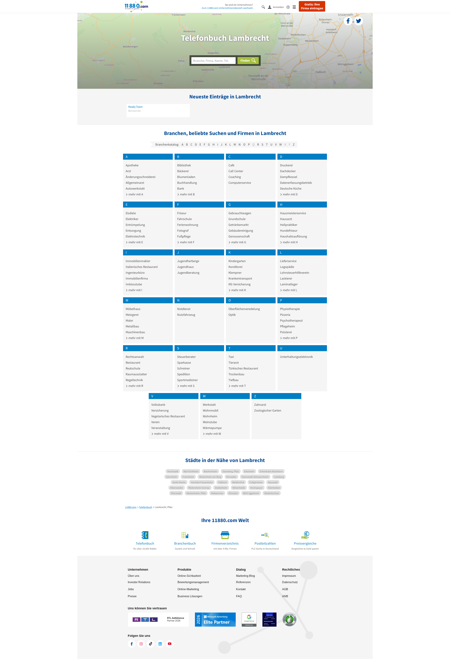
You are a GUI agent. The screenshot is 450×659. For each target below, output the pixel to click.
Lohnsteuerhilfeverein (294, 273)
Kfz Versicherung (239, 284)
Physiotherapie (290, 309)
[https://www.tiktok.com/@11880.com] (151, 644)
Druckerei (286, 165)
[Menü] (296, 7)
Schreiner (183, 368)
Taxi (231, 357)
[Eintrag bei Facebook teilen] (348, 21)
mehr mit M (136, 338)
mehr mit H (290, 242)
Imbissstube (134, 284)
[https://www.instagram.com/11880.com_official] (141, 644)
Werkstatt (209, 405)
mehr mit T (238, 386)
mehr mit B (187, 194)
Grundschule (237, 219)
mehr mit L (289, 290)
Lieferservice (288, 261)
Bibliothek (184, 165)
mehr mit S (187, 386)
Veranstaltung (160, 428)
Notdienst (183, 309)
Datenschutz (290, 582)
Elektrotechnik (135, 236)
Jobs (131, 589)
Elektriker (132, 219)
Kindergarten (237, 261)
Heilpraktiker (288, 225)
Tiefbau (234, 380)
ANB (285, 596)
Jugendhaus (185, 267)
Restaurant (133, 362)
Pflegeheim (287, 326)
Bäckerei (183, 171)
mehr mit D (290, 194)
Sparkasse (184, 362)
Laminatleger (289, 284)
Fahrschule (184, 219)
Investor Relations (139, 582)
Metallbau (132, 326)
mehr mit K (238, 290)
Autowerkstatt (135, 188)
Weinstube (210, 422)
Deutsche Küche (290, 188)
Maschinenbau (135, 332)
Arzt (128, 171)
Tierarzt (234, 362)
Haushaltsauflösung (293, 236)
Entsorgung (133, 230)
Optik (232, 315)
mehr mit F (186, 242)
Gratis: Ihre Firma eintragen (312, 6)
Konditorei (235, 267)
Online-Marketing (188, 589)
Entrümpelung (135, 225)
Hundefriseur (288, 230)
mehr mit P (289, 338)
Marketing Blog (245, 575)
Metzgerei (132, 315)
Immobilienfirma (137, 278)
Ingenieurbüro (135, 273)
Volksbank (158, 405)
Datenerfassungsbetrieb (296, 183)
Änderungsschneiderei (140, 177)
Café (231, 165)
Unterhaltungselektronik (296, 357)
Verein (155, 422)
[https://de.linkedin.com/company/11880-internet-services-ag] (160, 644)
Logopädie (287, 267)
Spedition (183, 374)
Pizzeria (285, 315)
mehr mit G (238, 242)
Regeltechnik (134, 380)
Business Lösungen (190, 596)
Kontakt (241, 589)
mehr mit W (213, 434)
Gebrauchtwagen (240, 213)
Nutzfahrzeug (186, 315)
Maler (129, 320)
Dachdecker (288, 171)
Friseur (181, 213)
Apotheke (132, 165)
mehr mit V (161, 434)
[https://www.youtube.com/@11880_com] (169, 644)
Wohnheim (210, 416)
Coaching (235, 177)
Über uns (133, 575)
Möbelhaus (133, 309)
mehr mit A (135, 194)
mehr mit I (135, 290)
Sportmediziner (187, 380)
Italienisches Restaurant (142, 267)
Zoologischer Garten (267, 410)
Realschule (133, 368)
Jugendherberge (188, 261)
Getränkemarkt (239, 225)
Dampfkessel (288, 177)
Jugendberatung (188, 273)
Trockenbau (236, 374)
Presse (132, 596)
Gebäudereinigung (241, 230)
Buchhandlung (187, 183)
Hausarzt (286, 219)
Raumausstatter (136, 374)
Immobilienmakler (138, 261)
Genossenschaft (239, 236)
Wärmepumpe (212, 428)
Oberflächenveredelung (244, 309)
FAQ (239, 596)
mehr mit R (135, 386)
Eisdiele (131, 213)
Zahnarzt (260, 405)
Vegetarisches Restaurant (168, 416)
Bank (180, 188)
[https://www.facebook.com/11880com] (132, 644)
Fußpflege (184, 236)
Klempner (235, 273)
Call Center (236, 171)
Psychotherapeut (291, 320)
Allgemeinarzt (135, 183)
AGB (285, 589)
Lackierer (286, 278)
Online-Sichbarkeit (189, 575)
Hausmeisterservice (293, 213)
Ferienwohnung (187, 225)
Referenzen (243, 582)
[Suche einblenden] (265, 7)
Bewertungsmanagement (193, 582)
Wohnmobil (210, 410)
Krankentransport (240, 278)
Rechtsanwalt (135, 357)
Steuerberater (186, 357)
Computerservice (240, 183)
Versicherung (160, 410)
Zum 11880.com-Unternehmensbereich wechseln (227, 8)
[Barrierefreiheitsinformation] (290, 7)
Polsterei (286, 332)
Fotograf (182, 230)
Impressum (289, 575)
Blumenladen (186, 177)
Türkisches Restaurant (243, 368)
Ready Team (135, 106)
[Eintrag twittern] (358, 21)
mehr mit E (135, 242)
